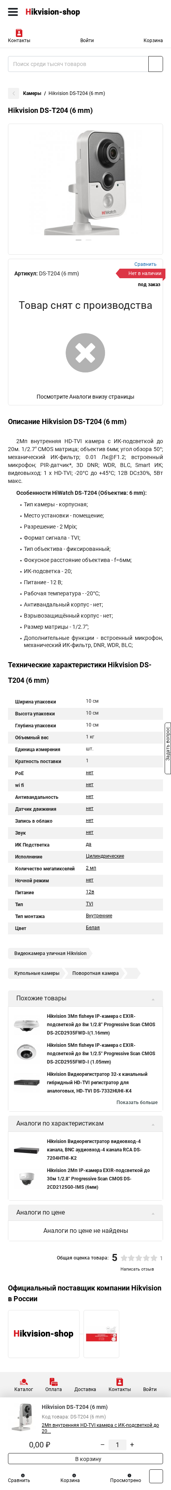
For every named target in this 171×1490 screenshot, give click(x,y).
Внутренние (99, 915)
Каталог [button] (23, 1389)
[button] (79, 240)
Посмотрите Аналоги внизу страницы (85, 396)
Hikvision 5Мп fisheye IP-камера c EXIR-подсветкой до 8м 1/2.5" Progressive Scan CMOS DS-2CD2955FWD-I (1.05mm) (101, 1053)
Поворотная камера (95, 973)
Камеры (32, 93)
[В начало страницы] (156, 1476)
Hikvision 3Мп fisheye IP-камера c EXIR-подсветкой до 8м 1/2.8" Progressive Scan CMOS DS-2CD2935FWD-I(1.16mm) (101, 1024)
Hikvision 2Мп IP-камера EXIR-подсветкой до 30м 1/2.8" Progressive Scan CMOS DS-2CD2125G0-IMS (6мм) (98, 1179)
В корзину (87, 1459)
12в (90, 892)
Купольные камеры (37, 973)
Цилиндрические (105, 856)
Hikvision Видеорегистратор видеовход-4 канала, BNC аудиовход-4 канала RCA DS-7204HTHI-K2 (94, 1150)
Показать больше (137, 1102)
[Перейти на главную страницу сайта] (59, 12)
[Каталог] (13, 12)
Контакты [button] (19, 40)
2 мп (91, 868)
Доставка (85, 1389)
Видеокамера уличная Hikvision (50, 953)
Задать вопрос (168, 744)
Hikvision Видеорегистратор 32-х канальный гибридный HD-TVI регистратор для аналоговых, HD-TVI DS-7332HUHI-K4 (97, 1082)
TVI (89, 904)
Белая (93, 927)
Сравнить (19, 1480)
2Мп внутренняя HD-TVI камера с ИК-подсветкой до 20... (100, 1428)
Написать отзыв (137, 1269)
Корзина (153, 40)
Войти (87, 40)
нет (89, 772)
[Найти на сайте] (155, 64)
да (88, 844)
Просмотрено (125, 1480)
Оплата (53, 1389)
